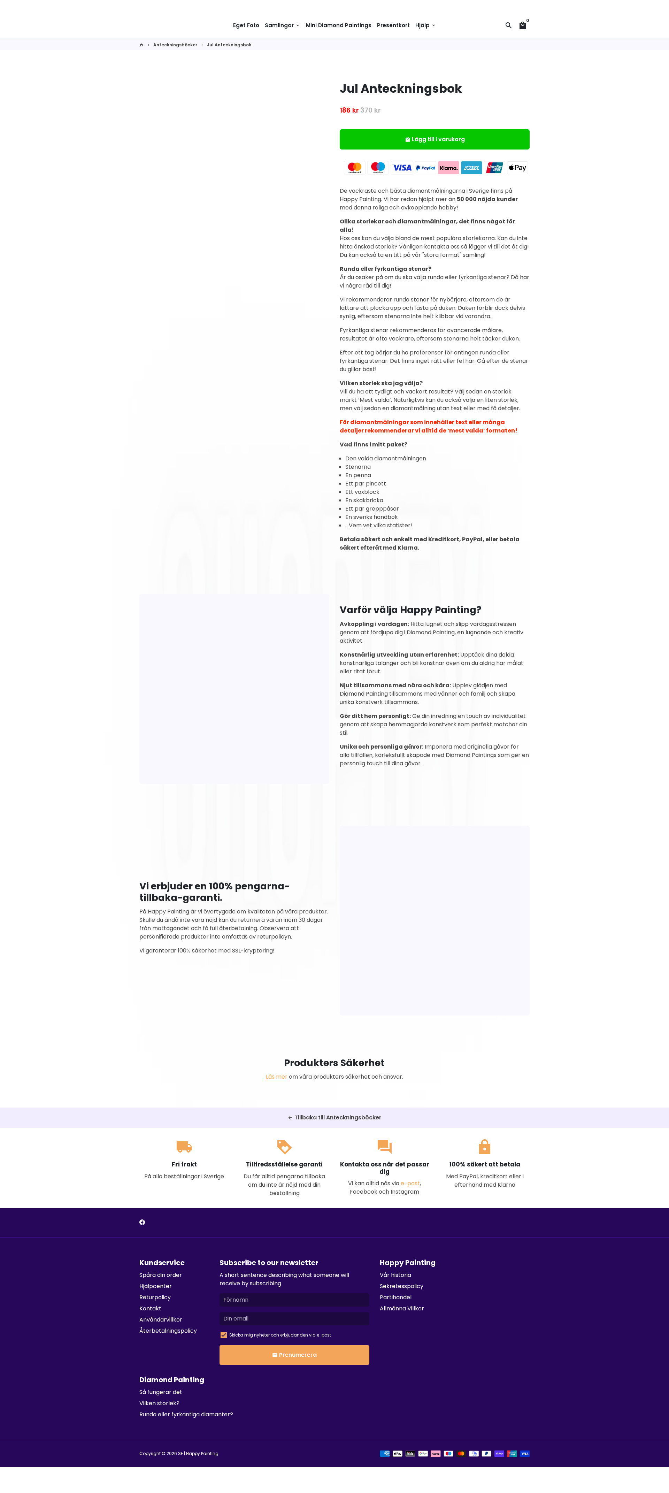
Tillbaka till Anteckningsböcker (334, 1117)
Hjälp (425, 25)
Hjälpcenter (155, 1286)
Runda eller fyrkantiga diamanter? (186, 1414)
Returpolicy (155, 1297)
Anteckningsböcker (175, 45)
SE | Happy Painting (198, 1453)
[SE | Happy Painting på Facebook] (142, 1222)
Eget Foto (246, 25)
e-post (410, 1183)
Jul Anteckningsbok (229, 45)
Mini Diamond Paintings (338, 25)
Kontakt (150, 1308)
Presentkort (393, 25)
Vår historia (395, 1275)
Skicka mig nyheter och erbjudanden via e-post (280, 1335)
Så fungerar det (160, 1392)
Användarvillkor (160, 1320)
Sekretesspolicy (401, 1286)
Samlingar (282, 25)
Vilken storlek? (159, 1403)
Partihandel (396, 1297)
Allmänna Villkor (402, 1308)
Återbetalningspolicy (168, 1331)
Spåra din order (160, 1275)
